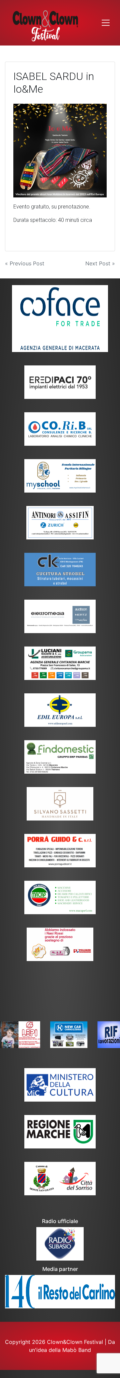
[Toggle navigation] (106, 22)
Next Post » (100, 263)
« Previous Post (24, 263)
